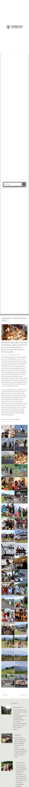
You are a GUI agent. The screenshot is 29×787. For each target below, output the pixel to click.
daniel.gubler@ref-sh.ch (14, 354)
